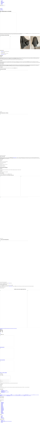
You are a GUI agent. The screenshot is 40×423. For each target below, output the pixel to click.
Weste (15, 328)
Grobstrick (4, 328)
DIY (0, 328)
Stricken (11, 328)
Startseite (2, 0)
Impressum (2, 420)
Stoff (18, 395)
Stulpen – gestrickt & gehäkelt (3, 372)
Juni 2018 (2, 411)
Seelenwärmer (10, 328)
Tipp (22, 395)
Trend (23, 395)
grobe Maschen (2, 328)
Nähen (1, 1)
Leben (1, 416)
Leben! (1, 3)
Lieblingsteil (8, 328)
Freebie (19, 394)
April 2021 (2, 404)
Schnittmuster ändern (12, 395)
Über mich (2, 422)
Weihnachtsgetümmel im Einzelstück (4, 390)
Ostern (2, 395)
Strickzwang (13, 328)
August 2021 (2, 403)
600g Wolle (2, 51)
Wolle (16, 328)
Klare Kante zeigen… (3, 392)
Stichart (16, 395)
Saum (6, 395)
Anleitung (1, 394)
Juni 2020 (2, 405)
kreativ (27, 394)
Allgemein (2, 415)
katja (0, 333)
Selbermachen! (2, 2)
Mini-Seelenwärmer (2, 347)
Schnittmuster (8, 395)
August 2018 (2, 410)
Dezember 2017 (2, 413)
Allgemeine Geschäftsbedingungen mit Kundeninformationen (6, 421)
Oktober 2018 (2, 409)
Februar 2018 (2, 412)
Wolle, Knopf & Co (14, 157)
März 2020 (2, 406)
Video (24, 395)
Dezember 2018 (2, 408)
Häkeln (6, 328)
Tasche (21, 395)
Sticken (17, 395)
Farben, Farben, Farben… (3, 391)
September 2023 (2, 402)
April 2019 (2, 407)
